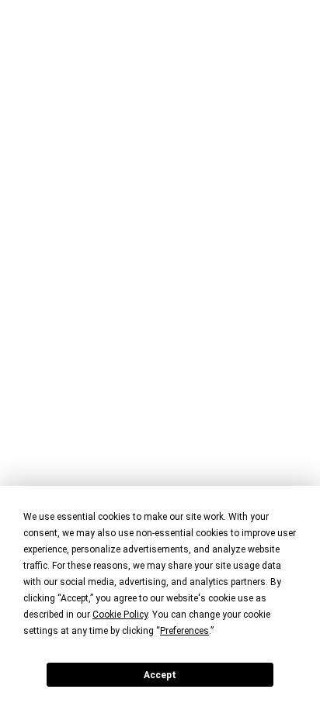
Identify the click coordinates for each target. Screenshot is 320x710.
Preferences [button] (184, 630)
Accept (160, 675)
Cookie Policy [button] (120, 614)
